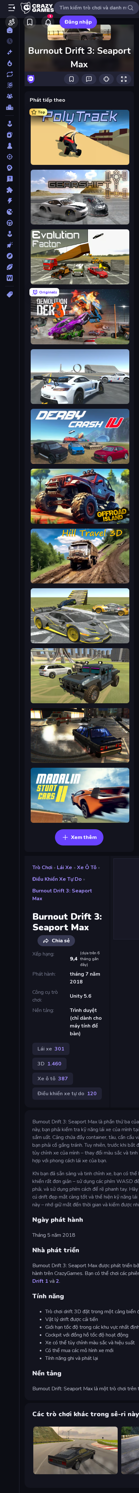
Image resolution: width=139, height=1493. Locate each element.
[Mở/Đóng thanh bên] (11, 8)
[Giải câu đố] (9, 178)
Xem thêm (84, 837)
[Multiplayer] (9, 96)
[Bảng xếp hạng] (9, 107)
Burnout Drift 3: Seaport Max (62, 894)
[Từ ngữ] (9, 277)
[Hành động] (9, 200)
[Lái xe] (9, 222)
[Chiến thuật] (9, 167)
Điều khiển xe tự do (57, 879)
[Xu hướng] (9, 63)
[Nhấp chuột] (9, 244)
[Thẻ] (9, 294)
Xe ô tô (87, 867)
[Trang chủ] (9, 30)
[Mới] (9, 52)
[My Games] (29, 22)
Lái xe (64, 867)
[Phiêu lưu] (9, 255)
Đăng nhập (78, 22)
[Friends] (11, 22)
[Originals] (9, 85)
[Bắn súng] (9, 156)
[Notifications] (47, 22)
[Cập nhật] (9, 74)
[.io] (9, 211)
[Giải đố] (9, 189)
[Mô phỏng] (9, 233)
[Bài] (9, 134)
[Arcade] (9, 123)
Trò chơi (42, 867)
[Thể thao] (9, 266)
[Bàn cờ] (9, 145)
